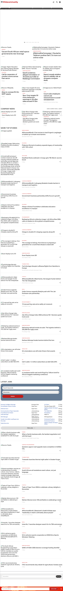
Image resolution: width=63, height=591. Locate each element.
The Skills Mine (48, 411)
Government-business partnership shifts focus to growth (41, 196)
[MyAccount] (60, 2)
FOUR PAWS (24, 306)
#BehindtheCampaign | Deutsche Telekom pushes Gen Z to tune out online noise (47, 55)
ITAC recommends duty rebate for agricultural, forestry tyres (42, 565)
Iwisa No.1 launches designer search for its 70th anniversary (42, 524)
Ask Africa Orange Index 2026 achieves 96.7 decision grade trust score (31, 120)
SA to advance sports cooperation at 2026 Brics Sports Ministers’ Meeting (40, 536)
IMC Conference (25, 376)
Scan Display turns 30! (9, 115)
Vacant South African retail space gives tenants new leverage (15, 53)
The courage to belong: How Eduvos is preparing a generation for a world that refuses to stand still (39, 243)
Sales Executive (5, 423)
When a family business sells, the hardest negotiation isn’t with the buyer (41, 435)
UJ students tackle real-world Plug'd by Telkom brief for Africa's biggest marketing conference (40, 373)
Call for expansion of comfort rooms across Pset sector (10, 76)
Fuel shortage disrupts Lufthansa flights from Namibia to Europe (41, 267)
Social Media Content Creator (8, 406)
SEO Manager (4, 416)
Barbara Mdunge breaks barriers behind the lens (38, 340)
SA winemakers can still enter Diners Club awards (38, 351)
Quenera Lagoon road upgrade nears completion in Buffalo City (41, 448)
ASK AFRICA (25, 116)
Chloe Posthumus (26, 282)
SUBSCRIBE (54, 588)
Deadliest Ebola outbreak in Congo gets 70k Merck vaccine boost (42, 159)
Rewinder (3, 421)
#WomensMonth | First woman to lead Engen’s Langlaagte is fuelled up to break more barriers (41, 133)
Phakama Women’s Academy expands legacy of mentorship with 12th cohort (42, 146)
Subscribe (59, 576)
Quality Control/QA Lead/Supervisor (10, 419)
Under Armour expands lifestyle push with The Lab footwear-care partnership (39, 292)
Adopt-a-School (25, 210)
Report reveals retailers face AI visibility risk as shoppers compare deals (52, 77)
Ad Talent (46, 404)
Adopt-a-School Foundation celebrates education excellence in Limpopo (38, 207)
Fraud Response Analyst (7, 412)
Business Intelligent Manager (8, 404)
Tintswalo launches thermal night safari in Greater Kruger (41, 459)
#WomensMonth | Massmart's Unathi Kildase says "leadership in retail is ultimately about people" (39, 511)
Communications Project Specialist (10, 411)
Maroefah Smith (25, 136)
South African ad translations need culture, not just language (39, 471)
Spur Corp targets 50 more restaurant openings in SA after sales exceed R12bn (30, 98)
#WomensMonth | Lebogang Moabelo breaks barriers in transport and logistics (41, 184)
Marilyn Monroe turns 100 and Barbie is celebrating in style (41, 500)
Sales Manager (5, 414)
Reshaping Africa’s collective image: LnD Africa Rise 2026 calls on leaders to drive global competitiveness (41, 220)
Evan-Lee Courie (25, 514)
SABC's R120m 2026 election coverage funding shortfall (40, 548)
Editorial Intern (4, 408)
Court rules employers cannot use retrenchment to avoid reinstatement (52, 97)
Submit (60, 108)
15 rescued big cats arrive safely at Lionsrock (37, 304)
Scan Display (4, 113)
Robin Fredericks (25, 187)
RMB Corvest (33, 438)
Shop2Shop (47, 412)
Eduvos (23, 246)
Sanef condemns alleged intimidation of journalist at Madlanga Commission (31, 76)
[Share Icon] (60, 136)
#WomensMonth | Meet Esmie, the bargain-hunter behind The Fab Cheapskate (41, 280)
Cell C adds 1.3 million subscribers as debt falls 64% (39, 362)
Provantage (46, 116)
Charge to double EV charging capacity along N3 (38, 232)
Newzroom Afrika (26, 342)
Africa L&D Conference (27, 223)
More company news (52, 108)
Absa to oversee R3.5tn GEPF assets (10, 93)
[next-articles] (61, 113)
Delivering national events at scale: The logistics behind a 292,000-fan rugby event (52, 121)
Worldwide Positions (49, 419)
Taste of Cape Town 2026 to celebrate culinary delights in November (41, 488)
